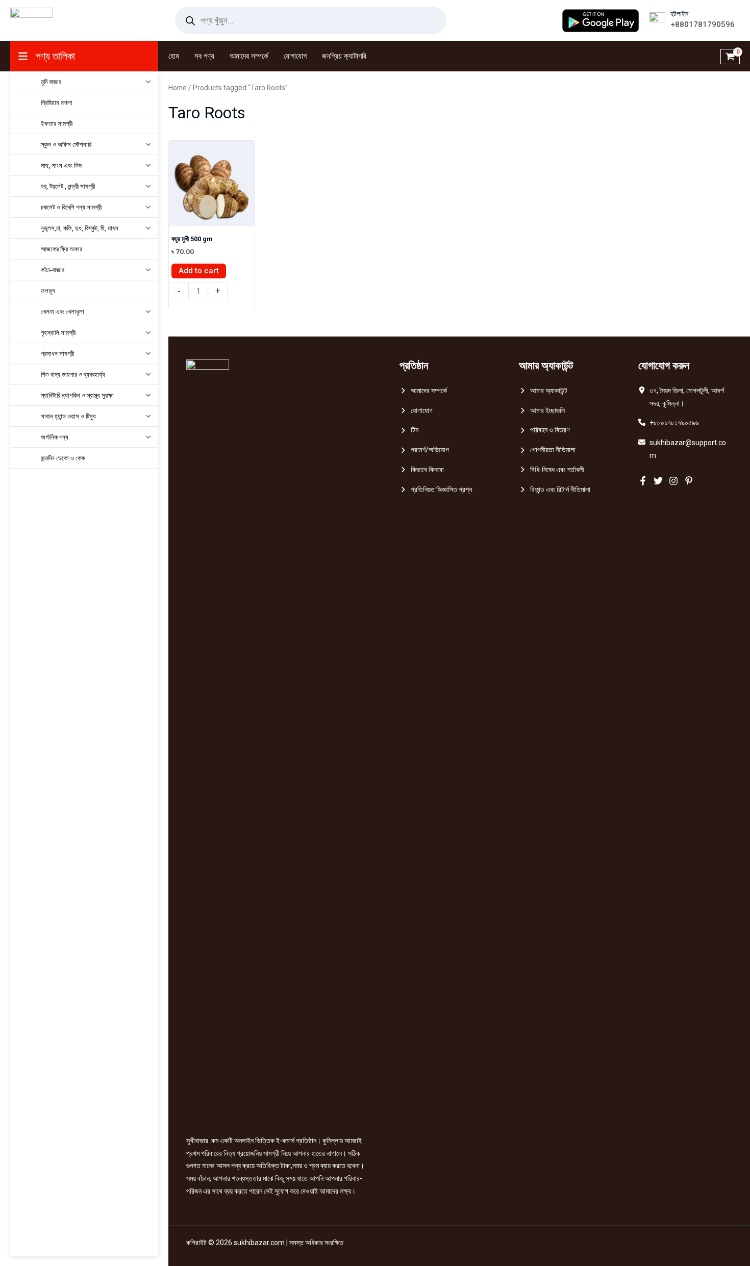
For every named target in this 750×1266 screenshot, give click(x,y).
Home (177, 88)
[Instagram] (673, 480)
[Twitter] (658, 480)
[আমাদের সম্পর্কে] (423, 390)
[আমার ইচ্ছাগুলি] (542, 410)
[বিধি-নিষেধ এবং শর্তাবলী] (551, 469)
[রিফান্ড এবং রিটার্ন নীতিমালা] (554, 489)
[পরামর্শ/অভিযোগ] (424, 450)
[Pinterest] (688, 480)
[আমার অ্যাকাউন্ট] (543, 390)
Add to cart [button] (199, 270)
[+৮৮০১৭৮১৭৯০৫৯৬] (668, 423)
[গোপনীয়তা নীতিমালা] (547, 450)
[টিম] (408, 430)
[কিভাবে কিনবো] (421, 469)
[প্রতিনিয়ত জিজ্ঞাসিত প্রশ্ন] (435, 489)
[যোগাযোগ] (416, 410)
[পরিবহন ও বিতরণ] (544, 430)
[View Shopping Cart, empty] (730, 56)
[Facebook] (642, 480)
